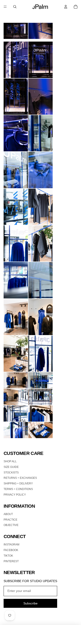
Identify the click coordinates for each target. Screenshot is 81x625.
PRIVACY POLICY (15, 494)
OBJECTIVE (11, 525)
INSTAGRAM (11, 544)
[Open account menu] (66, 7)
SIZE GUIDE (11, 467)
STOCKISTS (11, 472)
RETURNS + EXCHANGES (20, 477)
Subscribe (30, 603)
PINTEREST (11, 561)
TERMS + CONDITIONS (18, 489)
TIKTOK (8, 555)
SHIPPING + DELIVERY (18, 483)
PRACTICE (10, 519)
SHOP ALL (10, 461)
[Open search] (15, 7)
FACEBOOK (11, 550)
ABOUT (8, 514)
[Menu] (5, 7)
